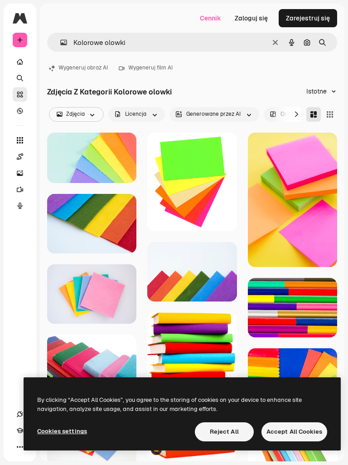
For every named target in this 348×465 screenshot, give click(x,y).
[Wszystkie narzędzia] (20, 140)
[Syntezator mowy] (20, 205)
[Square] (330, 114)
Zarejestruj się (308, 18)
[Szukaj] (20, 78)
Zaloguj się (251, 18)
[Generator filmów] (20, 189)
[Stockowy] (20, 94)
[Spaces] (20, 156)
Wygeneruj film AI (150, 67)
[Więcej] (20, 447)
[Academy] (20, 430)
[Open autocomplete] (60, 42)
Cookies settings (62, 431)
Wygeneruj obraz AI (83, 67)
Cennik (210, 18)
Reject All (224, 431)
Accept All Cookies (294, 431)
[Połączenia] (20, 414)
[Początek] (20, 61)
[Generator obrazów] (20, 173)
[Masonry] (313, 114)
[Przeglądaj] (20, 111)
